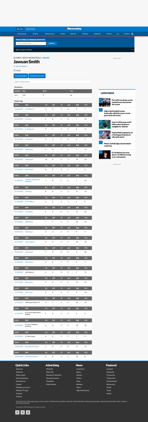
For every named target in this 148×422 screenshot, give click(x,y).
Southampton (30, 242)
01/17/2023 (19, 212)
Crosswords (111, 375)
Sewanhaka (29, 282)
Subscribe (19, 372)
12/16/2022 (19, 302)
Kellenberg (29, 149)
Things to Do (111, 378)
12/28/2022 (19, 272)
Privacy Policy (44, 401)
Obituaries (110, 372)
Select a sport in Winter (24, 50)
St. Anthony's (29, 109)
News (63, 34)
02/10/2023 (19, 149)
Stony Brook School (32, 346)
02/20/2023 (19, 119)
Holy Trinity (29, 169)
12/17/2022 (19, 292)
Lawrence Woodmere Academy (32, 180)
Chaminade (29, 159)
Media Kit (49, 369)
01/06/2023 (19, 252)
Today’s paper (20, 375)
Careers (18, 384)
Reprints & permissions (92, 401)
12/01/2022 (19, 356)
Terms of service (21, 401)
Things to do (49, 34)
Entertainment (112, 381)
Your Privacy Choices (22, 403)
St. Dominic (29, 139)
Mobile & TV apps (22, 390)
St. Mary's (28, 119)
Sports (35, 34)
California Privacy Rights (57, 401)
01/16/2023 (19, 222)
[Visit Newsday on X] (23, 412)
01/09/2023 (19, 232)
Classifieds (50, 381)
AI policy (124, 401)
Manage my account (23, 387)
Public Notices (51, 384)
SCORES (17, 57)
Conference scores (37, 76)
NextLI (109, 393)
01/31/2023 (19, 169)
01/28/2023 (19, 180)
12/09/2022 (19, 325)
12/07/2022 (19, 336)
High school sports (82, 390)
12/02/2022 (19, 346)
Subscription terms (33, 401)
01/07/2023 (19, 242)
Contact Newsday (78, 401)
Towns (78, 387)
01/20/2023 (19, 201)
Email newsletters (22, 378)
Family (109, 387)
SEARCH (127, 34)
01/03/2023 (19, 262)
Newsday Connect (52, 378)
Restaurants (111, 384)
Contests (19, 393)
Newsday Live (21, 381)
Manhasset (29, 232)
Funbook (110, 369)
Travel (109, 390)
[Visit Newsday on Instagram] (28, 412)
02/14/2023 (19, 139)
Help (118, 401)
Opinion (85, 34)
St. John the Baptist (20, 66)
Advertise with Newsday (108, 401)
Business (97, 34)
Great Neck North (31, 356)
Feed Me (73, 34)
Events (109, 34)
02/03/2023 (19, 159)
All (118, 34)
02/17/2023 (19, 129)
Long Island (21, 34)
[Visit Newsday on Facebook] (17, 412)
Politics (79, 378)
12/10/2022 (19, 313)
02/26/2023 (19, 109)
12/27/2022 (19, 282)
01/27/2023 (19, 191)
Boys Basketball (32, 57)
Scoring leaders (21, 76)
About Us (19, 369)
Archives (19, 396)
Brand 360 (49, 372)
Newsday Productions (54, 375)
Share (18, 70)
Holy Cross (29, 292)
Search (51, 43)
